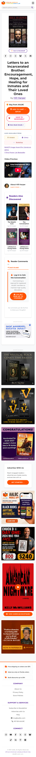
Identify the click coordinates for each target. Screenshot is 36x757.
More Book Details (16, 125)
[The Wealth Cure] (11, 212)
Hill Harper (20, 98)
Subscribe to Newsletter (18, 708)
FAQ (18, 715)
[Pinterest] (20, 740)
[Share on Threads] (15, 56)
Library (26, 137)
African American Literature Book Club (17, 752)
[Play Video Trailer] (18, 587)
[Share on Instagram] (10, 56)
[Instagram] (6, 734)
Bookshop (19, 142)
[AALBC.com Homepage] (10, 3)
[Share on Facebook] (5, 56)
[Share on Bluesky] (20, 56)
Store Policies (18, 695)
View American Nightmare (19, 614)
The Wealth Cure (12, 223)
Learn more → (15, 187)
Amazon (12, 137)
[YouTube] (11, 734)
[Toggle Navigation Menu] (33, 3)
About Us (18, 689)
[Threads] (25, 734)
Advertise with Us (18, 711)
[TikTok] (11, 740)
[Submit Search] (31, 8)
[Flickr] (25, 740)
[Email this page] (30, 56)
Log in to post (14, 267)
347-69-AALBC (19, 721)
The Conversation (24, 223)
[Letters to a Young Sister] (11, 237)
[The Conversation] (24, 212)
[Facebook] (15, 734)
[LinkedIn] (15, 740)
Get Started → (18, 482)
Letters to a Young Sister (11, 247)
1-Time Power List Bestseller (14, 152)
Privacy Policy (18, 692)
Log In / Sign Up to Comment (18, 296)
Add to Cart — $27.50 (19, 110)
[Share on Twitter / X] (25, 56)
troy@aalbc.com (19, 718)
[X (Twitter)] (20, 734)
